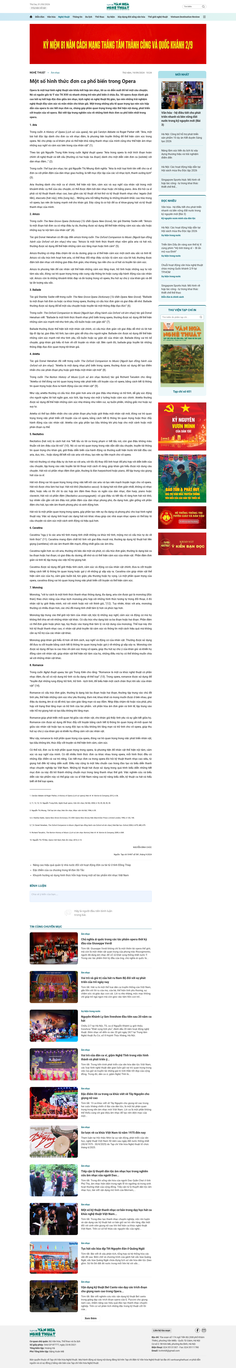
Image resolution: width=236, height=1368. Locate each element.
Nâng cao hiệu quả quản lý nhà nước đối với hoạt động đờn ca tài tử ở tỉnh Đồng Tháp (82, 865)
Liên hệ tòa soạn (161, 1330)
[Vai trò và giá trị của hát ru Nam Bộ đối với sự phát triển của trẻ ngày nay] (54, 987)
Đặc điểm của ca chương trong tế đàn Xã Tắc (58, 870)
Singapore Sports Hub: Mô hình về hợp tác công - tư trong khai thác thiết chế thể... (180, 183)
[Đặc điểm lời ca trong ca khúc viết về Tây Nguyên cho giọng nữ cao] (54, 1103)
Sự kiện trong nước (90, 1011)
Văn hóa (51, 17)
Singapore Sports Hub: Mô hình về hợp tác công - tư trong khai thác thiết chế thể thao (180, 289)
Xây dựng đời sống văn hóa (131, 17)
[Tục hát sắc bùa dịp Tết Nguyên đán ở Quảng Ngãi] (54, 1258)
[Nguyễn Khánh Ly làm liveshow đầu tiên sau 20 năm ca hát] (54, 1026)
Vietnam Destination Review (185, 17)
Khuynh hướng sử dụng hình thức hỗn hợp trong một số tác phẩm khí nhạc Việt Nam (81, 875)
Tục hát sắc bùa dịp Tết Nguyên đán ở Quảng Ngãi (113, 1248)
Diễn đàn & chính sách (172, 297)
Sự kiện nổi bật (39, 8)
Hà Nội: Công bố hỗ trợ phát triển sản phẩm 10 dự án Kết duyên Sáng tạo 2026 (181, 138)
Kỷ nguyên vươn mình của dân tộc (178, 218)
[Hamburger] (204, 17)
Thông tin (77, 17)
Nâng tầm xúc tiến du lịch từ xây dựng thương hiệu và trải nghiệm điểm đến (179, 154)
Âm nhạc (55, 72)
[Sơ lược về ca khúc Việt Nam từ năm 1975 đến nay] (54, 1142)
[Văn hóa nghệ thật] (42, 1336)
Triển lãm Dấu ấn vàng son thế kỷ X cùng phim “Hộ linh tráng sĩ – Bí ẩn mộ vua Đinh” (181, 248)
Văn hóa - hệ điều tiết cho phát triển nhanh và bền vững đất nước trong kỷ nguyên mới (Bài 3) (181, 210)
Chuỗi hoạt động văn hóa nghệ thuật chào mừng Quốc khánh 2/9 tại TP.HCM (182, 269)
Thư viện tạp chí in (182, 310)
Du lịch (88, 17)
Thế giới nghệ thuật (158, 17)
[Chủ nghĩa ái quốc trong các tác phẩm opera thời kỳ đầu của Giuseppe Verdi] (54, 948)
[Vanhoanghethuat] (31, 16)
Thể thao (99, 17)
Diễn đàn (39, 17)
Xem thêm (91, 1318)
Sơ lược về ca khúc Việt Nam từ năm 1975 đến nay (113, 1132)
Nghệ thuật (64, 17)
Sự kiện (111, 17)
